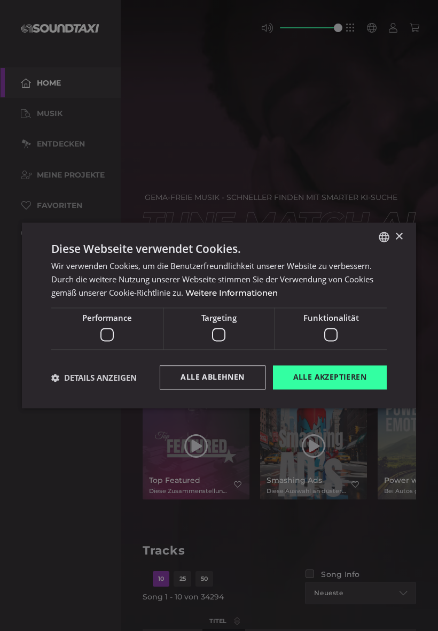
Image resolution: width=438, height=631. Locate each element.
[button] (94, 377)
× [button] (399, 237)
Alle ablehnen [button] (212, 377)
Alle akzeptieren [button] (329, 377)
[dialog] (219, 315)
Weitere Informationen (231, 293)
